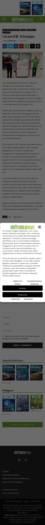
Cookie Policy (15, 299)
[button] (39, 227)
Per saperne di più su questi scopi (34, 282)
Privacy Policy (28, 299)
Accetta (22, 288)
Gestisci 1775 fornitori (17, 282)
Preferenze (22, 294)
